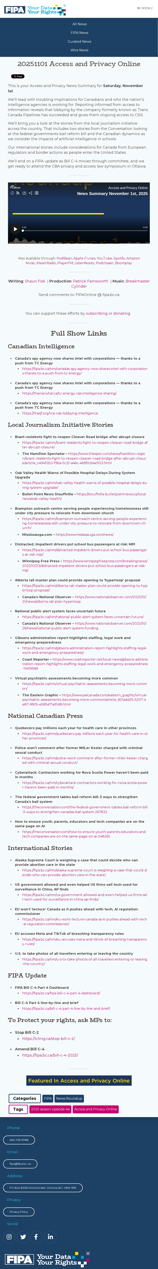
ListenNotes (84, 263)
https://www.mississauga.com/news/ (84, 535)
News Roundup (69, 1098)
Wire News (79, 50)
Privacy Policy (19, 1211)
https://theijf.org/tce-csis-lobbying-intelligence (60, 413)
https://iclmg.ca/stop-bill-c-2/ (48, 1038)
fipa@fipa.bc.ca (20, 1163)
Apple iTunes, (84, 258)
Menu (147, 8)
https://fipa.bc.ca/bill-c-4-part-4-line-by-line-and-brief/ (66, 1009)
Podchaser (105, 263)
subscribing (97, 313)
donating (121, 313)
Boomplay (123, 263)
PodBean (64, 258)
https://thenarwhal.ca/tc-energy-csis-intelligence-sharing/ (69, 393)
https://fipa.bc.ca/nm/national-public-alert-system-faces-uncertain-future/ (83, 617)
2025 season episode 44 (50, 1109)
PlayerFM (65, 263)
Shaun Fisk (35, 281)
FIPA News (79, 33)
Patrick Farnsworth (90, 281)
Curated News (79, 42)
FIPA (48, 1098)
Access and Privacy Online (95, 1109)
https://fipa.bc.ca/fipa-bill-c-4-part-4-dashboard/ (61, 993)
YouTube (104, 258)
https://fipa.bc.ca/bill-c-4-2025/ (50, 1055)
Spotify (119, 258)
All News (79, 24)
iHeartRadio (46, 263)
